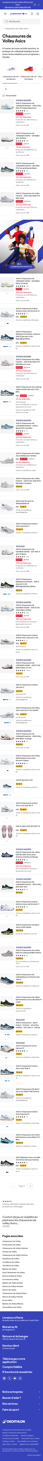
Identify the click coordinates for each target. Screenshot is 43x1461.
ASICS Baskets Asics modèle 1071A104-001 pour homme (28, 1158)
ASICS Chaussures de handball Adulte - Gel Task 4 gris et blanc (28, 551)
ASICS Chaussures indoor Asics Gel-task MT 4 (27, 804)
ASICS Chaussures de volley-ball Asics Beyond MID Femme (28, 951)
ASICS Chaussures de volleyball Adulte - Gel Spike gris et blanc (28, 135)
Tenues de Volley (9, 1252)
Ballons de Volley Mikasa (12, 1304)
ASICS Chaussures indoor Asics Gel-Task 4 (27, 1067)
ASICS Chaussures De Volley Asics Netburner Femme (28, 454)
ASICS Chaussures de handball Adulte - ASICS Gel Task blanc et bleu (28, 607)
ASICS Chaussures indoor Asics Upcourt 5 (27, 1113)
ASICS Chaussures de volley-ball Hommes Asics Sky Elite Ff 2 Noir (29, 999)
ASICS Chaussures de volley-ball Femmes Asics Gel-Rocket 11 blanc (28, 758)
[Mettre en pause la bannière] (35, 5)
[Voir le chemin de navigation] (3, 29)
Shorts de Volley (9, 1290)
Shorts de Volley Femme (12, 1297)
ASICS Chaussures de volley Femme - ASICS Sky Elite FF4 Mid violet (28, 195)
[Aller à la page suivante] (30, 1186)
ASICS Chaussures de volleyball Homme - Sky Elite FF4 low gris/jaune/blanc (28, 165)
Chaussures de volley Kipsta (28, 78)
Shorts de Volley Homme (12, 1286)
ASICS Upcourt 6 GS (24, 780)
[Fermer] (39, 5)
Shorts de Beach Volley (12, 1276)
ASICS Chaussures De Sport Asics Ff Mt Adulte (27, 926)
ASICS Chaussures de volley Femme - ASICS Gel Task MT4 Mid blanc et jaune (28, 480)
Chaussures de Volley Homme (15, 1248)
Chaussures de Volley (11, 1241)
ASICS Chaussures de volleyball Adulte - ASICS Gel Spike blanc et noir (28, 665)
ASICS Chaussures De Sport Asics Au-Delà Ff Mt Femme (27, 1090)
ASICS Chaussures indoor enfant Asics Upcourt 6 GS (27, 636)
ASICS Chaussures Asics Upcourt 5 (26, 1047)
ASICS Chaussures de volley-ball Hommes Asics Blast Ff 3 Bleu (28, 1137)
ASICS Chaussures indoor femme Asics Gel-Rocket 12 (28, 310)
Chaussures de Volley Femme (15, 1255)
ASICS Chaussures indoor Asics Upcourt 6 (27, 525)
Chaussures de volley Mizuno (11, 78)
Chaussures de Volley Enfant (14, 1293)
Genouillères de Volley (12, 1307)
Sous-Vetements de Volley (13, 1272)
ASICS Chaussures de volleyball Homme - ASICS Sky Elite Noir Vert (28, 884)
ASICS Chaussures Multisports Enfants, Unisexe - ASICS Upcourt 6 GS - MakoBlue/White (28, 335)
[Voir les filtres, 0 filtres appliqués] (5, 89)
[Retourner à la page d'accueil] (18, 13)
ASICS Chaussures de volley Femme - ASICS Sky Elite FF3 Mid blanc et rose (28, 361)
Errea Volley (7, 1300)
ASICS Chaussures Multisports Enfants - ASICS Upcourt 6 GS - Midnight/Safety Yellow (27, 582)
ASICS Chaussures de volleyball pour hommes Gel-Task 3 (28, 977)
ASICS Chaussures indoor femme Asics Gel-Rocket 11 (27, 903)
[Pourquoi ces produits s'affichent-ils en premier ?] (3, 95)
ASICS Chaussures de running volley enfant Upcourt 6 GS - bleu (28, 389)
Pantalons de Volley (10, 1259)
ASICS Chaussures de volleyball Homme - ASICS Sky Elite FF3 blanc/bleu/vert (28, 105)
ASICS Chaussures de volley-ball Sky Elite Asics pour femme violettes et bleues (28, 854)
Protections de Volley (11, 1245)
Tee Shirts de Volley (10, 1266)
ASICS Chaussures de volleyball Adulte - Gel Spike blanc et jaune (28, 280)
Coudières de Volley (10, 1262)
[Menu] (5, 14)
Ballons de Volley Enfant (12, 1283)
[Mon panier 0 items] (38, 14)
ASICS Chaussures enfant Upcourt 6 (27, 686)
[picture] (7, 106)
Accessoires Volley (10, 1279)
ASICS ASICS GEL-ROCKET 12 (28, 826)
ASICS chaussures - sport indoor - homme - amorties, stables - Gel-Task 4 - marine (28, 1025)
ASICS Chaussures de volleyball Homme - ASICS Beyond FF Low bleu (27, 425)
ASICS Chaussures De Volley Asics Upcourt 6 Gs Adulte (28, 709)
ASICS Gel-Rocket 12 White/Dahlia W (24, 502)
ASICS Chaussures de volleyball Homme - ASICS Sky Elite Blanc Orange (28, 736)
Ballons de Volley (9, 1269)
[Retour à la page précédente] (13, 1186)
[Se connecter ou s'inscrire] (32, 14)
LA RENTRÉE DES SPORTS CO (21, 267)
